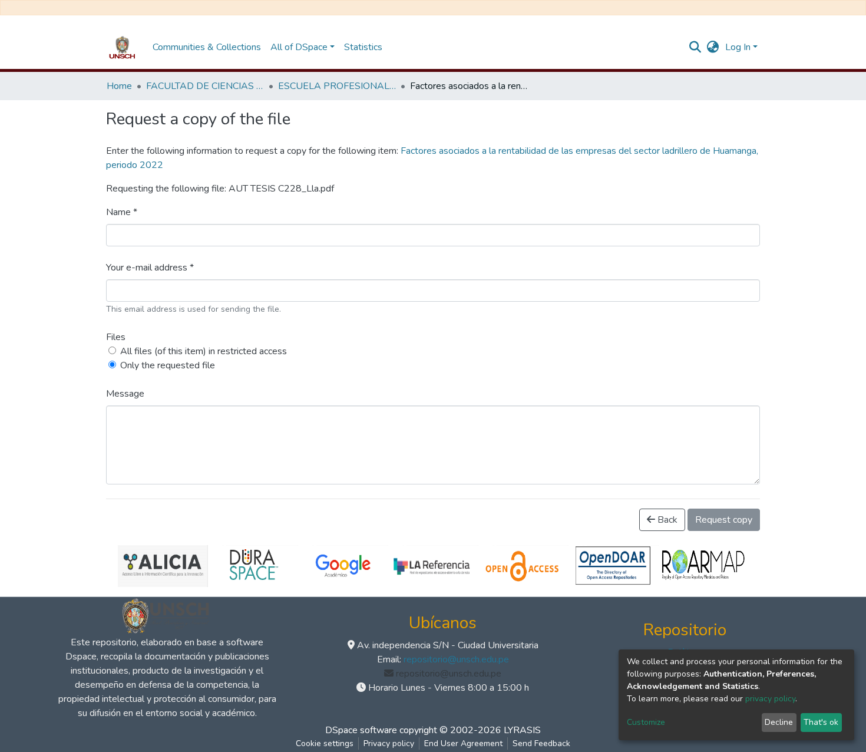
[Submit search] (695, 47)
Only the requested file (167, 365)
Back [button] (666, 519)
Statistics (363, 47)
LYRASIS (522, 730)
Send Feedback (541, 743)
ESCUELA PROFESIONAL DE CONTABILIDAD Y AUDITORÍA (337, 86)
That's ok (821, 722)
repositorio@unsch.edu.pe (456, 659)
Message (125, 393)
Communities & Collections (207, 47)
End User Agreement (463, 743)
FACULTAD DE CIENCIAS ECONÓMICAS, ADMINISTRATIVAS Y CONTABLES (205, 86)
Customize (646, 722)
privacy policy (770, 698)
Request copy (723, 519)
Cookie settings (324, 743)
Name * (121, 212)
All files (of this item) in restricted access (203, 351)
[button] (713, 47)
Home (119, 86)
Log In (738, 47)
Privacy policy (388, 743)
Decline (779, 722)
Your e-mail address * (150, 267)
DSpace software (361, 730)
